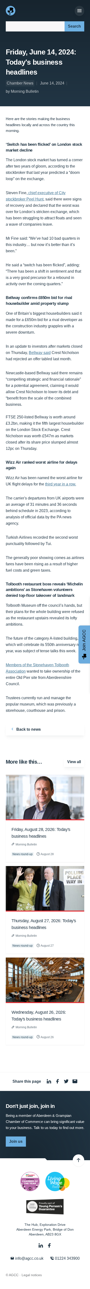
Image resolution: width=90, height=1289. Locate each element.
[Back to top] (78, 1160)
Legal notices (32, 1275)
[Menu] (79, 11)
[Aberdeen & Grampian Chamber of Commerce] (11, 10)
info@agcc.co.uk (28, 1258)
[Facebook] (49, 1245)
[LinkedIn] (41, 1245)
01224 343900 (67, 1258)
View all (74, 762)
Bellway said (40, 353)
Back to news (28, 729)
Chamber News (20, 83)
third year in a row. (60, 484)
